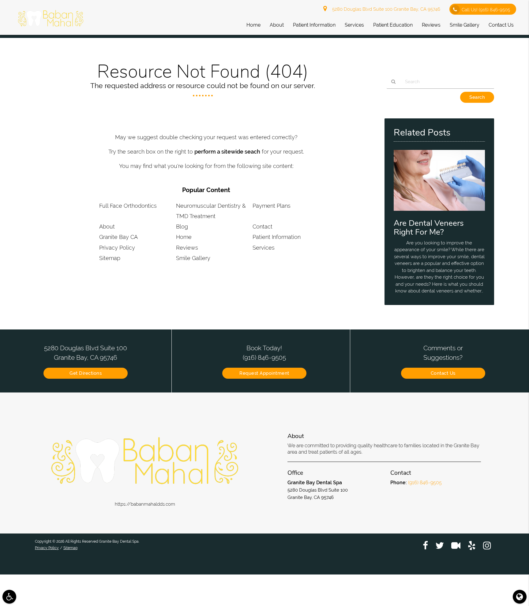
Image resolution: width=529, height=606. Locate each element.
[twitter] (439, 545)
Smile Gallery (193, 258)
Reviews (187, 247)
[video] (455, 545)
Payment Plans (272, 206)
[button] (9, 597)
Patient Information (277, 237)
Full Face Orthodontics (128, 206)
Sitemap (109, 258)
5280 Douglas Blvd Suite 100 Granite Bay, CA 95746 (385, 9)
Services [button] (354, 25)
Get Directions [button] (85, 373)
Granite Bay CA (118, 237)
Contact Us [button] (501, 25)
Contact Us (443, 373)
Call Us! (486, 10)
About (107, 226)
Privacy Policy (117, 247)
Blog (182, 226)
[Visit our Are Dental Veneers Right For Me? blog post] (439, 212)
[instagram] (487, 545)
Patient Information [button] (314, 25)
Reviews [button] (431, 25)
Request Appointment (264, 373)
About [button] (277, 25)
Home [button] (253, 25)
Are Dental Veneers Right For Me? (429, 227)
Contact (262, 226)
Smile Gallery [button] (464, 25)
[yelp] (472, 545)
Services (264, 247)
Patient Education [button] (393, 25)
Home (184, 237)
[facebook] (425, 545)
